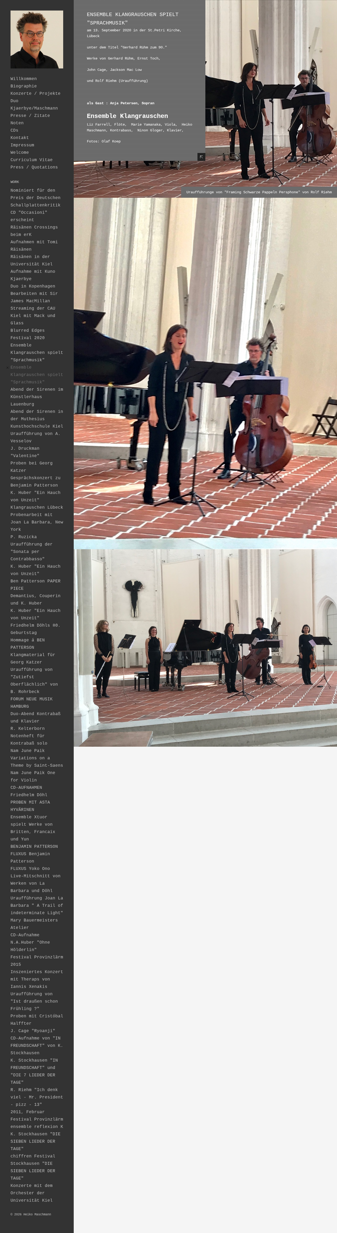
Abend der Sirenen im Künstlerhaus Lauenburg (37, 397)
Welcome (20, 152)
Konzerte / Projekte (36, 93)
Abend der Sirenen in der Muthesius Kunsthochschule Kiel (37, 419)
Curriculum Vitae (32, 160)
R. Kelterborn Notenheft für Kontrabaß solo (29, 736)
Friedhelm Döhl (29, 795)
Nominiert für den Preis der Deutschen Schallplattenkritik (36, 198)
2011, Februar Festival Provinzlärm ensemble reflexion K (37, 1119)
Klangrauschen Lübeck (37, 507)
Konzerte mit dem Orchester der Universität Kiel (32, 1193)
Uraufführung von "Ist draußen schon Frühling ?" (34, 1001)
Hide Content (201, 157)
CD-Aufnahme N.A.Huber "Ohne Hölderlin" (30, 942)
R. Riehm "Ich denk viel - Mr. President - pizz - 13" (37, 1097)
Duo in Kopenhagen (33, 286)
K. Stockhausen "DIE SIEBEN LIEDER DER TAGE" (36, 1141)
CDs (14, 130)
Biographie (24, 86)
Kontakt (20, 138)
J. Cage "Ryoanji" (33, 1031)
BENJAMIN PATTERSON (34, 846)
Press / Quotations (34, 167)
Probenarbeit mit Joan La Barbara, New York (37, 522)
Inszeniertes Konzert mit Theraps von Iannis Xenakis (37, 979)
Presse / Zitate (30, 115)
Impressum (22, 145)
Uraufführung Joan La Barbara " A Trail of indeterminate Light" (37, 905)
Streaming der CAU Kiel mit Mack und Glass (33, 316)
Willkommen (24, 79)
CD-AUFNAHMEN (26, 787)
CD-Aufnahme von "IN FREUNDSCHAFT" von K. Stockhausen (37, 1046)
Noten (17, 123)
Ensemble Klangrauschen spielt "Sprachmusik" (37, 353)
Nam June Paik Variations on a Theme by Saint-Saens (37, 758)
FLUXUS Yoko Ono (30, 868)
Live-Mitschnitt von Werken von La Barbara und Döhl (36, 883)
